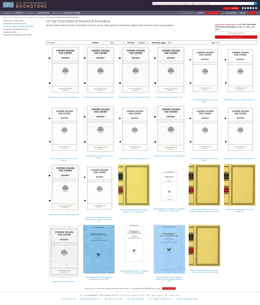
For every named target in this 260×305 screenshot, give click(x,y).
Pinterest (253, 8)
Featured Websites (187, 299)
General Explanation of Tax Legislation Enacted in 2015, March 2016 (99, 278)
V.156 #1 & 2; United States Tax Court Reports (169, 156)
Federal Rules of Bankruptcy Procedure (15, 29)
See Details (168, 288)
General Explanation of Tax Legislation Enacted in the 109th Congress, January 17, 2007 (169, 279)
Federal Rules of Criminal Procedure (14, 24)
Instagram (248, 8)
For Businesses (135, 299)
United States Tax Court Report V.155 (169, 97)
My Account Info (114, 299)
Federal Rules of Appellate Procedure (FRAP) (17, 35)
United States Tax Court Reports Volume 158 (63, 97)
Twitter (245, 8)
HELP (243, 13)
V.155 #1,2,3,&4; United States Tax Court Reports (204, 159)
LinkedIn (256, 8)
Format (95, 42)
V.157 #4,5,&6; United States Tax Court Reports (204, 101)
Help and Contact (90, 299)
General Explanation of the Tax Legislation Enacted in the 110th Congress (134, 272)
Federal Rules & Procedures (35, 17)
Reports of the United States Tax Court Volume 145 (239, 210)
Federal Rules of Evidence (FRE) (13, 21)
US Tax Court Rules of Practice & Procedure (18, 26)
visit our (231, 8)
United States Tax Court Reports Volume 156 (134, 97)
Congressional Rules (9, 32)
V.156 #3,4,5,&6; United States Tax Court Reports (99, 157)
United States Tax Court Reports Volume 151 (239, 159)
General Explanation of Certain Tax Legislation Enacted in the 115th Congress (169, 210)
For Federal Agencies (160, 299)
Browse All (13, 13)
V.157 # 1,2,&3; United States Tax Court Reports (63, 159)
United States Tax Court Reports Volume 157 (99, 97)
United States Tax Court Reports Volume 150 (63, 215)
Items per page (159, 42)
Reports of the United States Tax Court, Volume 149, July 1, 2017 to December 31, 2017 (99, 219)
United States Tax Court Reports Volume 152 (134, 159)
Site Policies (69, 299)
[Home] (26, 7)
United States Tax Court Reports (64, 282)
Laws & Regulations (16, 17)
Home (5, 17)
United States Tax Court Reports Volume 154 (239, 100)
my (229, 13)
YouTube (251, 8)
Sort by (130, 42)
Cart (252, 13)
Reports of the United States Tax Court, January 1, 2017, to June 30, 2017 (134, 211)
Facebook (242, 8)
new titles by (200, 13)
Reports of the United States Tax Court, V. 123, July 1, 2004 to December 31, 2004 (204, 271)
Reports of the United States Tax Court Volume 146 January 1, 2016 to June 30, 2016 (204, 210)
